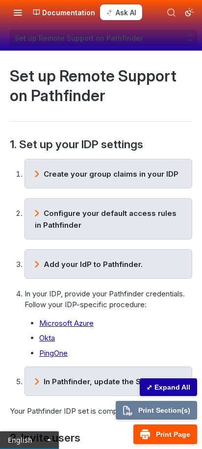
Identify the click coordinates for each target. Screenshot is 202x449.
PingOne (53, 353)
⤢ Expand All (168, 387)
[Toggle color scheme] (189, 12)
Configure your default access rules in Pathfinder (106, 219)
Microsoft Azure (66, 323)
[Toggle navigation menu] (17, 12)
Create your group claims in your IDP (111, 174)
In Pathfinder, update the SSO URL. (107, 381)
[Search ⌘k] (171, 12)
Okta (47, 338)
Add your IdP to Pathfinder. (93, 264)
